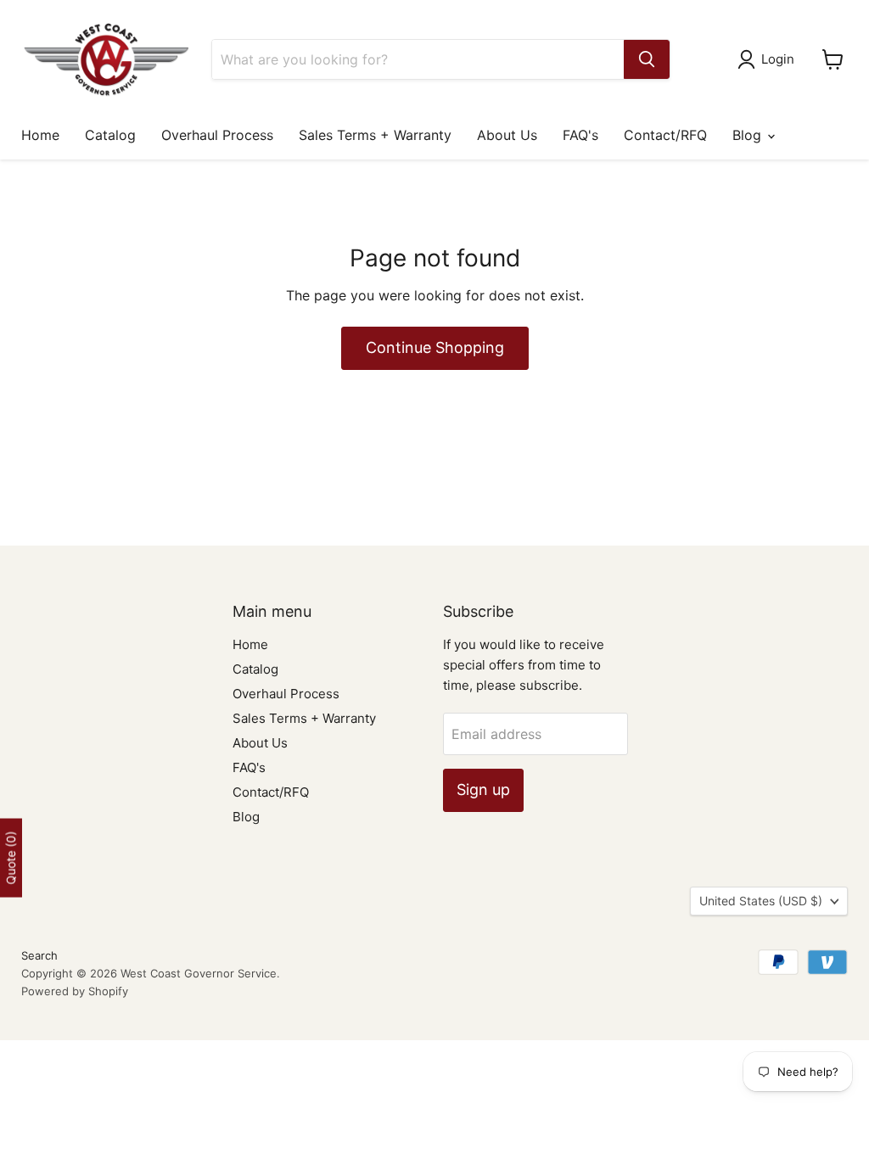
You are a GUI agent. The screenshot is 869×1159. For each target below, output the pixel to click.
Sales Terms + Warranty (375, 134)
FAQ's (580, 134)
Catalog (110, 134)
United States (760, 900)
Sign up (483, 789)
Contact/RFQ (665, 134)
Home (40, 134)
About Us (507, 134)
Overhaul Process (217, 134)
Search (39, 955)
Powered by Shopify (74, 991)
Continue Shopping (435, 347)
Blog (748, 134)
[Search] (647, 59)
